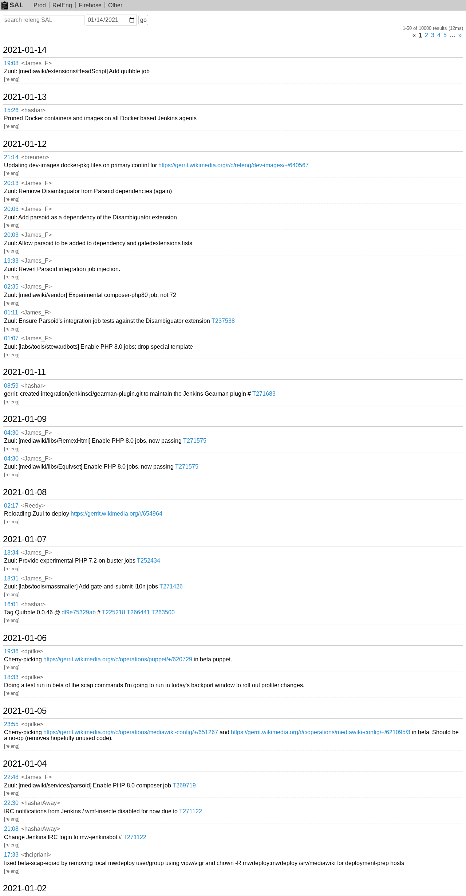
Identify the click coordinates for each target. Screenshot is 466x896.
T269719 (184, 785)
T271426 (171, 586)
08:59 (11, 386)
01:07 (11, 338)
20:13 (11, 183)
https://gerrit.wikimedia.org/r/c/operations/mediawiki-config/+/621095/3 (320, 732)
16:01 (11, 604)
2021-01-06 (25, 638)
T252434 (148, 560)
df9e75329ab (79, 612)
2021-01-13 (25, 97)
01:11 (11, 312)
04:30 (11, 433)
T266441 (138, 612)
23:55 (11, 724)
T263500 (163, 612)
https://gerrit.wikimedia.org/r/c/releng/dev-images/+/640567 (233, 165)
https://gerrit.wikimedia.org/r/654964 (116, 513)
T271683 (264, 394)
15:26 (11, 110)
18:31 (11, 578)
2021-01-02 (25, 888)
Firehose (90, 5)
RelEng (62, 5)
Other (115, 5)
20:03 (11, 235)
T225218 (113, 612)
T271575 (194, 441)
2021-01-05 (25, 711)
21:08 (11, 829)
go (143, 20)
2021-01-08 (25, 492)
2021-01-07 (25, 539)
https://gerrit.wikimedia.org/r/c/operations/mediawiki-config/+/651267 (130, 732)
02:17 (11, 505)
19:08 (11, 63)
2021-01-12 (25, 144)
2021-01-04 (25, 764)
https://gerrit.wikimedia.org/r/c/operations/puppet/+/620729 (117, 659)
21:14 (11, 157)
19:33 (11, 261)
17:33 (11, 855)
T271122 (190, 811)
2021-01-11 (24, 372)
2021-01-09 (25, 419)
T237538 (223, 321)
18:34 (11, 552)
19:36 (11, 651)
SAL (16, 5)
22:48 (11, 777)
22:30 (11, 803)
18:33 (11, 677)
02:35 (11, 286)
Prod (39, 5)
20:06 (11, 209)
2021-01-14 (25, 50)
